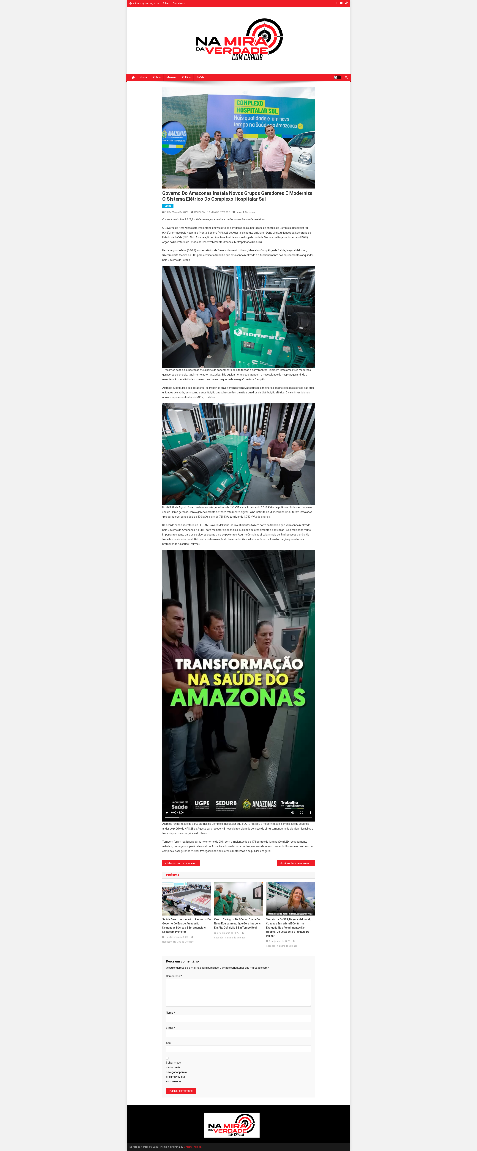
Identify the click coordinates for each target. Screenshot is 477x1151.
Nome (170, 1012)
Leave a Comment (245, 212)
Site (168, 1042)
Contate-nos (179, 3)
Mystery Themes (192, 1147)
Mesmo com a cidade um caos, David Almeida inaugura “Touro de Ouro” (184, 863)
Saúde (200, 77)
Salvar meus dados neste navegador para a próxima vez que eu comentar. (176, 1072)
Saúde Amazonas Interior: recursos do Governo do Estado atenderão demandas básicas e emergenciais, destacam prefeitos (186, 925)
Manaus (171, 77)
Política (186, 77)
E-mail (170, 1027)
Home (143, 77)
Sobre (165, 3)
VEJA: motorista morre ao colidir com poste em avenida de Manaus (297, 863)
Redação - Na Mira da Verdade (212, 212)
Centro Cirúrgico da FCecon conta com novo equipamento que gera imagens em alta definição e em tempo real (238, 923)
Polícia (157, 77)
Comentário (174, 976)
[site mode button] (337, 77)
